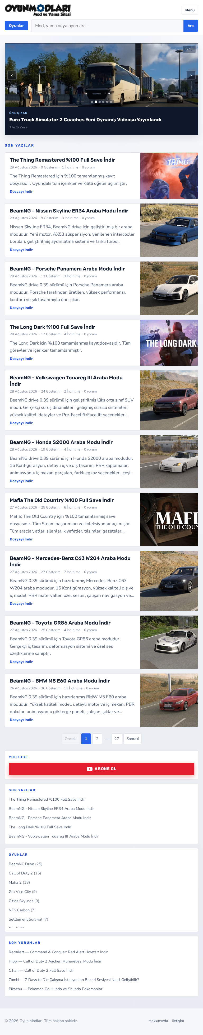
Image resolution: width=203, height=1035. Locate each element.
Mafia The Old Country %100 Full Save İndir (62, 500)
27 (116, 738)
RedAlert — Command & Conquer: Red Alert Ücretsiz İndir (58, 952)
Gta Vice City (23, 891)
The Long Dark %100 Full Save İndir (40, 827)
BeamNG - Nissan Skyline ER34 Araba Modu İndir (51, 808)
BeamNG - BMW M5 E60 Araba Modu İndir (60, 681)
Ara (191, 26)
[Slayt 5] (107, 102)
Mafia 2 (19, 882)
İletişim (178, 1020)
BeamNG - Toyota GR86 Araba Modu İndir (60, 623)
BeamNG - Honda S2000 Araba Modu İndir (61, 442)
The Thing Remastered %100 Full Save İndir (47, 799)
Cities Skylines (24, 900)
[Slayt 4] (103, 102)
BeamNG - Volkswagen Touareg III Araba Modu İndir (54, 836)
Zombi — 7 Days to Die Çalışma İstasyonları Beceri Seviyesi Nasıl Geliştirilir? (74, 979)
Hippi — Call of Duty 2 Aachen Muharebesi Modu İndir (55, 961)
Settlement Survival (28, 919)
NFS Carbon (22, 910)
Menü (190, 10)
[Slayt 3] (100, 102)
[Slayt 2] (96, 102)
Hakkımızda (158, 1020)
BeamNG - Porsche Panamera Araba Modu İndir (50, 817)
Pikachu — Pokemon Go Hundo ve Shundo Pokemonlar (55, 989)
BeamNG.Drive (26, 864)
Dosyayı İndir (21, 191)
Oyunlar (16, 25)
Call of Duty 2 (25, 873)
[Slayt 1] (92, 102)
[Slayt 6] (111, 102)
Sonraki (132, 738)
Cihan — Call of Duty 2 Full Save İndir (41, 970)
